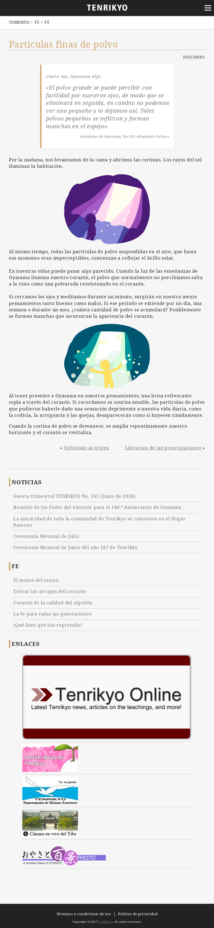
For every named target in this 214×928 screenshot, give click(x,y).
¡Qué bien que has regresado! (47, 625)
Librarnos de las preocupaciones (163, 448)
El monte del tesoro (36, 580)
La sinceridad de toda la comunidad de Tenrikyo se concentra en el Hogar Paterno (99, 522)
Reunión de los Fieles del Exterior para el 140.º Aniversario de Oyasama (97, 507)
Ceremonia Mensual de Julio (46, 536)
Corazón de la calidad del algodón (52, 603)
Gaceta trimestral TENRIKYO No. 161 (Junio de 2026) (74, 496)
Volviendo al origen (86, 448)
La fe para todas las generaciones (52, 614)
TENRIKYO (105, 922)
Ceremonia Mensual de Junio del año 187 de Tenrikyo (75, 547)
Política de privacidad (138, 914)
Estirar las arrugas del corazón (49, 591)
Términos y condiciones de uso (84, 914)
